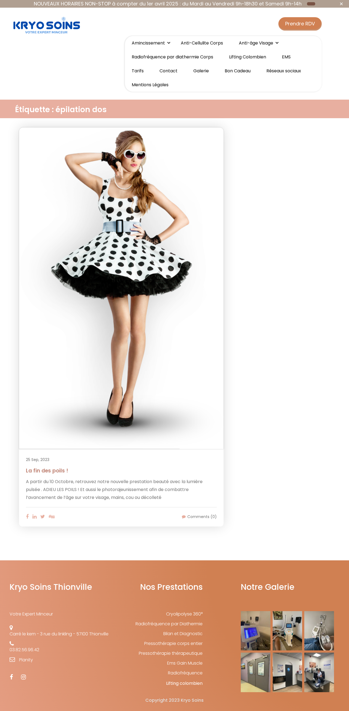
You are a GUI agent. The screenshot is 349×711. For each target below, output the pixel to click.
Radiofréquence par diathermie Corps (172, 57)
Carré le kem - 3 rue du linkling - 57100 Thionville (59, 634)
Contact (168, 71)
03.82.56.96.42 (24, 650)
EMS (286, 57)
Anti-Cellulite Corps (202, 43)
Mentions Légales (150, 85)
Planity (26, 660)
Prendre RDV (300, 23)
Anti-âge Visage (256, 43)
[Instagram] (23, 677)
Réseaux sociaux (283, 71)
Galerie (201, 71)
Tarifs (138, 71)
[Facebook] (11, 677)
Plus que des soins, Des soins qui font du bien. (46, 56)
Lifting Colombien (247, 57)
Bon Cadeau (238, 71)
